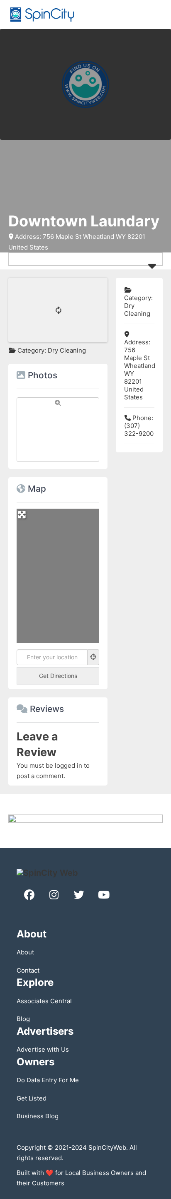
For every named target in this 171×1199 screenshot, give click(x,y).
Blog (23, 1019)
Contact (28, 970)
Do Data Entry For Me (48, 1080)
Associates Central (44, 1001)
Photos (42, 375)
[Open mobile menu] (158, 14)
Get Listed (31, 1098)
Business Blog (38, 1116)
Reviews (47, 709)
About (25, 952)
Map (37, 488)
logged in (68, 765)
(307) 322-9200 (139, 429)
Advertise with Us (43, 1049)
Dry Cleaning (67, 350)
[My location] (93, 657)
